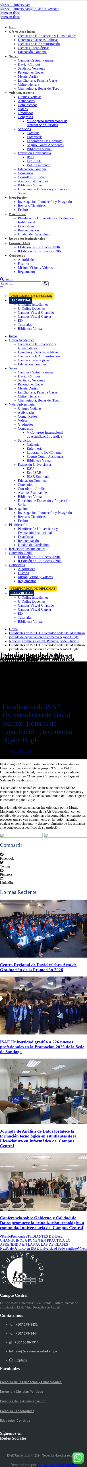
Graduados (25, 113)
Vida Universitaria (21, 93)
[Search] (45, 283)
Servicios (24, 129)
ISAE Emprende (38, 165)
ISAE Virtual (20, 300)
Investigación (18, 197)
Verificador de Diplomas (31, 296)
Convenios (25, 173)
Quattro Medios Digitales (57, 1465)
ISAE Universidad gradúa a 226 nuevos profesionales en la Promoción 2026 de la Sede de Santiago (42, 1047)
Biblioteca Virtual (39, 149)
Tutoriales (25, 324)
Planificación (17, 214)
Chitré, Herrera (28, 84)
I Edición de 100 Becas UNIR (39, 247)
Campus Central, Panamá (36, 60)
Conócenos (17, 255)
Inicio (13, 336)
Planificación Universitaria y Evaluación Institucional (38, 531)
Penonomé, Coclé (30, 72)
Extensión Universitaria (34, 153)
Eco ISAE (34, 161)
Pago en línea (10, 13)
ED (20, 320)
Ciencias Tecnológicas (33, 48)
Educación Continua (32, 52)
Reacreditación (28, 230)
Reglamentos (27, 272)
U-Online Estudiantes (33, 304)
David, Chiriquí (29, 64)
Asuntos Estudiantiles (33, 181)
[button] (43, 857)
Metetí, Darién (28, 76)
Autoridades (26, 260)
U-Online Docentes (31, 308)
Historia (23, 264)
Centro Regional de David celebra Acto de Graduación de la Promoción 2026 (38, 967)
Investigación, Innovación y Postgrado (45, 202)
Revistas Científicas (32, 206)
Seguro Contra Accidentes (45, 145)
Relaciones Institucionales (27, 549)
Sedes (13, 56)
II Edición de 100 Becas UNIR (40, 251)
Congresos (25, 117)
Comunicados (27, 105)
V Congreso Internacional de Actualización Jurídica (47, 123)
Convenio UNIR (19, 243)
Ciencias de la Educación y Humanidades (47, 36)
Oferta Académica (22, 31)
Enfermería (34, 137)
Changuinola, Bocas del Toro (38, 88)
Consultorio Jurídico (32, 177)
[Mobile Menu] (1, 288)
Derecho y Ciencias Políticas (38, 40)
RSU (30, 157)
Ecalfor (23, 521)
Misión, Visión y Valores (35, 268)
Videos (23, 109)
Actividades (26, 101)
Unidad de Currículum (34, 545)
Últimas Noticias (29, 97)
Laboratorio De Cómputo (44, 141)
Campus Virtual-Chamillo (36, 312)
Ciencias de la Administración (39, 44)
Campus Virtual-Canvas (35, 316)
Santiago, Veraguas (31, 68)
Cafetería (33, 133)
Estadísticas (26, 226)
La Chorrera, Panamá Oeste (37, 80)
